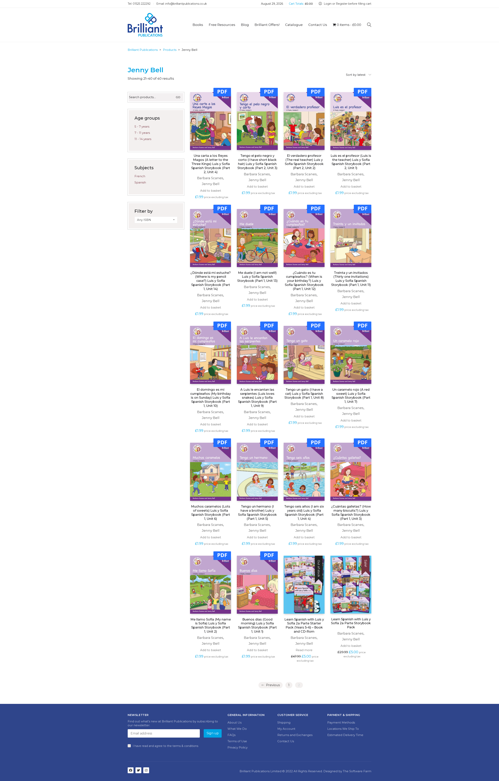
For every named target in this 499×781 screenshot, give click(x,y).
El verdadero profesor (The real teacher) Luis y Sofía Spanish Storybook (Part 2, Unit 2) (304, 162)
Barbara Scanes (210, 178)
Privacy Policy (237, 747)
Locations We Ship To (343, 729)
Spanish (140, 182)
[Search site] (369, 25)
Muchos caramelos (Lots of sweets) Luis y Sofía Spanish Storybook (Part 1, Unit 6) (210, 512)
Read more (304, 650)
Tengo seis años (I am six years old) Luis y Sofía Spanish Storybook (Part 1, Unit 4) (304, 512)
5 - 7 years (141, 126)
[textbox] (156, 220)
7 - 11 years (142, 133)
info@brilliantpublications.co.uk (186, 3)
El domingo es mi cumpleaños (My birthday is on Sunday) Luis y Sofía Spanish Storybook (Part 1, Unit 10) (210, 398)
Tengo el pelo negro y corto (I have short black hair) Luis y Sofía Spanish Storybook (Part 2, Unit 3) (257, 162)
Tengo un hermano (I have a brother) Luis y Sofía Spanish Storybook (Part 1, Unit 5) (257, 512)
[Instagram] (146, 770)
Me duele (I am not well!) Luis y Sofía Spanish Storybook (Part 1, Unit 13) (257, 277)
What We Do (237, 729)
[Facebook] (131, 770)
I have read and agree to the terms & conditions (165, 746)
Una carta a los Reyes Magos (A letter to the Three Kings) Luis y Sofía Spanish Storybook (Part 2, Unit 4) (210, 164)
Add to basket (210, 190)
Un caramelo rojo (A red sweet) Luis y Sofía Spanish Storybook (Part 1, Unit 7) (351, 396)
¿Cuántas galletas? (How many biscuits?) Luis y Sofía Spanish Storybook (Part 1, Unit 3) (351, 512)
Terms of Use (237, 741)
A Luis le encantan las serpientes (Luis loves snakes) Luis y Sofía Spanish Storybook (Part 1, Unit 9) (257, 398)
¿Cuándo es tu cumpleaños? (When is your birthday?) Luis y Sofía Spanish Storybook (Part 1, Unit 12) (304, 281)
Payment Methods (341, 722)
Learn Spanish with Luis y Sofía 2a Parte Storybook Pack (351, 623)
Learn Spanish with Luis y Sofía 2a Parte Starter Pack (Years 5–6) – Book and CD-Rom (304, 625)
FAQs (231, 735)
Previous (272, 685)
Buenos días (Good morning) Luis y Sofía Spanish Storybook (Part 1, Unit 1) (257, 625)
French (139, 176)
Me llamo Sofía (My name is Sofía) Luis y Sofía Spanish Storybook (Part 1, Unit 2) (210, 625)
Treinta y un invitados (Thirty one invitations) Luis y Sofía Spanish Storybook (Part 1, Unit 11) (351, 279)
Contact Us (285, 741)
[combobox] (155, 220)
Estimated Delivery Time (345, 735)
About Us (234, 722)
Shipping (283, 722)
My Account (286, 729)
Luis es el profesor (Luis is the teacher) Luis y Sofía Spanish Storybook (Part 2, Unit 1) (351, 162)
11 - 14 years (142, 139)
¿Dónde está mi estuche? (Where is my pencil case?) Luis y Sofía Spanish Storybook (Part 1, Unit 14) (210, 281)
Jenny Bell (210, 184)
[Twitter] (138, 770)
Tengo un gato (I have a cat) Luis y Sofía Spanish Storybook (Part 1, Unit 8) (304, 394)
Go (178, 97)
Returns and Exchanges (294, 735)
